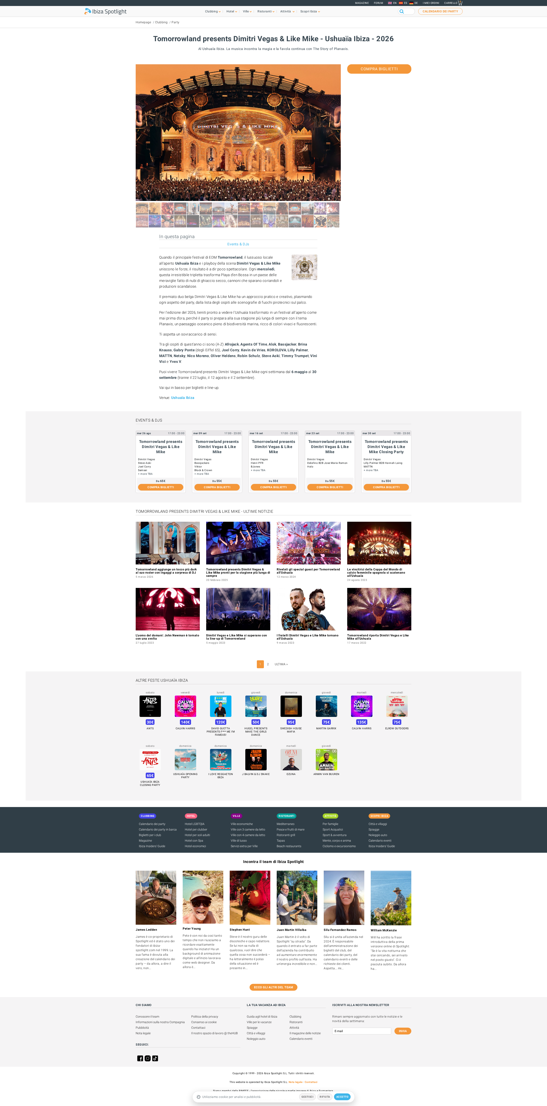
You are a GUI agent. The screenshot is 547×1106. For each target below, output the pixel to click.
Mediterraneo (285, 824)
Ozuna (291, 774)
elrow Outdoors (397, 728)
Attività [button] (286, 11)
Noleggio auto (378, 835)
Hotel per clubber (196, 829)
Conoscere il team (147, 1016)
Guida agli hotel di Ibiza (262, 1016)
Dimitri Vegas (146, 459)
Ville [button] (246, 11)
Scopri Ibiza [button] (308, 11)
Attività (294, 1027)
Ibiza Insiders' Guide (152, 846)
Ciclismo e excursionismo (339, 846)
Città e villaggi (378, 824)
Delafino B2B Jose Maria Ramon (327, 462)
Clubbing (161, 22)
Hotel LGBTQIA (194, 824)
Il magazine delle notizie (305, 1033)
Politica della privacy (204, 1016)
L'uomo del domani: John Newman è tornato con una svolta (167, 637)
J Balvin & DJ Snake (256, 774)
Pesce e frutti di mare (290, 829)
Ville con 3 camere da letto (248, 829)
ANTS (150, 728)
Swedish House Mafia (291, 730)
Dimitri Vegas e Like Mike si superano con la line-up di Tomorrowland (236, 637)
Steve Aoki (144, 462)
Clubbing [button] (211, 11)
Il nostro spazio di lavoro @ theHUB (214, 1033)
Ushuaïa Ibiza (182, 398)
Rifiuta (325, 1096)
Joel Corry (144, 466)
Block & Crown (203, 470)
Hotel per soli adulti (197, 835)
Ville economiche (242, 824)
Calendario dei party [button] (440, 11)
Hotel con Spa (194, 840)
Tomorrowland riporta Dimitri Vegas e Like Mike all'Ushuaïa (378, 637)
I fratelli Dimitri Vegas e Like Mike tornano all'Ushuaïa (307, 637)
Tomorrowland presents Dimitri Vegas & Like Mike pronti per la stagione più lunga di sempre (238, 572)
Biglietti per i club (150, 835)
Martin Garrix (326, 728)
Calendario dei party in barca (158, 829)
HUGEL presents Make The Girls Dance (255, 731)
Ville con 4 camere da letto (248, 835)
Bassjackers (201, 462)
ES (405, 2)
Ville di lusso (239, 840)
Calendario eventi (380, 840)
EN (395, 2)
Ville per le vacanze (259, 1022)
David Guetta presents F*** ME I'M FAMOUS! (221, 731)
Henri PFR (257, 462)
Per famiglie (330, 824)
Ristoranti (296, 1022)
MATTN (368, 466)
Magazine (362, 2)
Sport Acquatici (333, 829)
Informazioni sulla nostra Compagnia (160, 1022)
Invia (403, 1031)
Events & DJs (238, 244)
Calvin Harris (185, 728)
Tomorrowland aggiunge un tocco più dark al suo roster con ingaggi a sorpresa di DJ (166, 571)
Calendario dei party (152, 824)
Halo (310, 466)
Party (175, 22)
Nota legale (143, 1033)
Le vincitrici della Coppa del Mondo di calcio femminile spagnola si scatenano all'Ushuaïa (376, 572)
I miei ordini (431, 2)
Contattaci (198, 1027)
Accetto (342, 1096)
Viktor (198, 466)
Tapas (281, 840)
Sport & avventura (335, 835)
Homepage (143, 22)
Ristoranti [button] (264, 11)
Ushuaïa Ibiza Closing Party (150, 783)
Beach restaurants (289, 846)
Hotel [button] (230, 11)
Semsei (142, 470)
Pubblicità (142, 1027)
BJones (255, 466)
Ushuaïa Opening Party (185, 776)
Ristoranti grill (286, 835)
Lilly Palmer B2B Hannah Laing (383, 462)
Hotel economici (195, 846)
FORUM (378, 2)
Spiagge (374, 829)
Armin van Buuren (326, 774)
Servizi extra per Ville (244, 846)
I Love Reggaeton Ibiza (220, 776)
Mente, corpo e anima (337, 840)
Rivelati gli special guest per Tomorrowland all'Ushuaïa (308, 571)
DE (416, 2)
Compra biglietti (379, 69)
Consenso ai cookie (204, 1022)
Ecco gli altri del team (273, 987)
